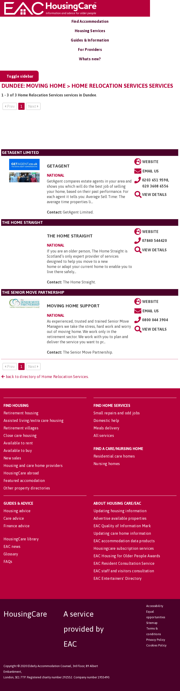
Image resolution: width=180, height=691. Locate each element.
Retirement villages (21, 428)
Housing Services (90, 31)
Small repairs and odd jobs (117, 413)
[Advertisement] (90, 131)
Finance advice (17, 526)
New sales (12, 458)
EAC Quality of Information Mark (122, 526)
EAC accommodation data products (124, 541)
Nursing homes (107, 464)
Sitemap (152, 623)
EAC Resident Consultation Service (124, 563)
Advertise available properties (120, 518)
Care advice (14, 518)
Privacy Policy (155, 639)
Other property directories (27, 488)
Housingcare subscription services (124, 548)
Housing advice (17, 511)
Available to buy (18, 450)
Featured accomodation (24, 480)
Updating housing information (120, 511)
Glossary (11, 554)
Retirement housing (21, 413)
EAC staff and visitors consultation (124, 571)
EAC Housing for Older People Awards (127, 556)
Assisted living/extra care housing (34, 420)
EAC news (12, 546)
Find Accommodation (90, 21)
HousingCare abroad (21, 473)
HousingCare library (21, 539)
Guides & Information (90, 40)
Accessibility (154, 606)
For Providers (90, 49)
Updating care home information (122, 533)
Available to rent (18, 443)
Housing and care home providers (33, 465)
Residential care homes (114, 456)
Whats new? (90, 59)
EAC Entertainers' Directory (118, 578)
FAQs (8, 561)
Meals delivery (106, 428)
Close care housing (20, 435)
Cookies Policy (156, 645)
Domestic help (106, 420)
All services (104, 435)
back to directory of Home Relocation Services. (47, 376)
